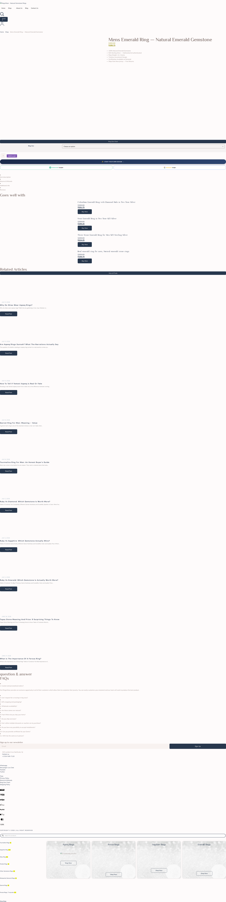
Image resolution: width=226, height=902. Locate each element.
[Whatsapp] (7, 759)
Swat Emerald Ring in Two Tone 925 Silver (97, 218)
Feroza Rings (113, 844)
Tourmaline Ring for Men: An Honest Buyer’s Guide (24, 462)
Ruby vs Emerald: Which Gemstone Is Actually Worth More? (29, 580)
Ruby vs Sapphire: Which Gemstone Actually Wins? (25, 541)
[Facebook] (2, 759)
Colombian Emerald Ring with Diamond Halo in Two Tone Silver (107, 202)
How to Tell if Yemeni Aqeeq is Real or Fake (21, 384)
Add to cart (12, 156)
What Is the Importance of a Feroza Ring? (20, 659)
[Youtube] (12, 759)
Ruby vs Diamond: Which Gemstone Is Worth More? (25, 501)
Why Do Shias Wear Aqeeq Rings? (16, 305)
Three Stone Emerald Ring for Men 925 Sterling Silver (103, 235)
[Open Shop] (12, 8)
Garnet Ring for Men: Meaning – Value (18, 423)
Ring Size (31, 146)
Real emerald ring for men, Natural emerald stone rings (103, 251)
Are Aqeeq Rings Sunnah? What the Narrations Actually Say (29, 344)
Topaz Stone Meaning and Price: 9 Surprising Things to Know (29, 619)
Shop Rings (3, 901)
